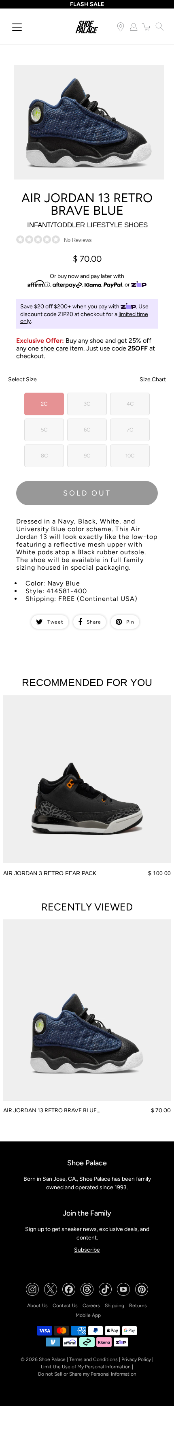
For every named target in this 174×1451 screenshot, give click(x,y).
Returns (138, 1305)
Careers (91, 1305)
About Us (37, 1305)
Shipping (114, 1305)
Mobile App (88, 1315)
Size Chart (153, 379)
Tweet (55, 622)
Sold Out (87, 493)
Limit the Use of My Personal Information (86, 1367)
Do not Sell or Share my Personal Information (87, 1374)
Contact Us (65, 1305)
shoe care (54, 348)
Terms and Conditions (93, 1359)
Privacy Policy (136, 1359)
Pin (130, 622)
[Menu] (17, 27)
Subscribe (87, 1249)
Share (94, 622)
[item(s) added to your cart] (146, 26)
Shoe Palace (52, 1359)
